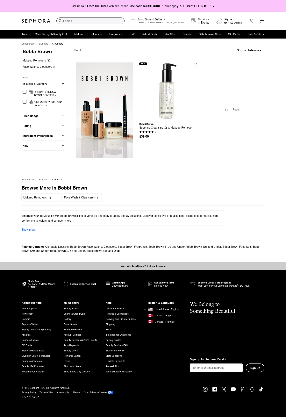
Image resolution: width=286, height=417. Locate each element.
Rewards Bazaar (72, 355)
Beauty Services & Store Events (80, 340)
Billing (109, 329)
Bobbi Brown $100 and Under (166, 246)
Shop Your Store (72, 366)
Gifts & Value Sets (210, 34)
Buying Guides (113, 340)
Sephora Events (30, 340)
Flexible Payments (115, 361)
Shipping (110, 324)
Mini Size (169, 34)
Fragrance (115, 34)
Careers (26, 318)
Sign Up (255, 368)
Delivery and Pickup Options (121, 318)
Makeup (79, 34)
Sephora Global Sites (33, 350)
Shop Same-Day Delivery (77, 371)
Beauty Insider (71, 308)
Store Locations (114, 355)
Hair (132, 34)
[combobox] (90, 21)
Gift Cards (234, 34)
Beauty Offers (71, 350)
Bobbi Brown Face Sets (237, 246)
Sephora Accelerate (32, 361)
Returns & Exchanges (117, 313)
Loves (67, 361)
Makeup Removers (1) (36, 60)
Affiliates (26, 334)
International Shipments (118, 334)
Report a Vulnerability (33, 371)
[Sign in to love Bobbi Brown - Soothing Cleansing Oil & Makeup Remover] (194, 64)
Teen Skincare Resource (119, 371)
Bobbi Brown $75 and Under (67, 251)
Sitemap (77, 392)
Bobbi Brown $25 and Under (203, 246)
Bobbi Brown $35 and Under (104, 251)
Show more (29, 229)
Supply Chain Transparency (36, 329)
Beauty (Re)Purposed (33, 366)
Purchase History (73, 329)
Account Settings (72, 334)
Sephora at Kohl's (115, 350)
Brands (187, 34)
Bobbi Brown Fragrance (132, 246)
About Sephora (30, 308)
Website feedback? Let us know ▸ (143, 266)
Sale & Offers (256, 34)
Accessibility (112, 366)
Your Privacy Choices (95, 392)
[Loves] (252, 21)
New (25, 34)
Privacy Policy (29, 392)
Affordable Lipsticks (57, 246)
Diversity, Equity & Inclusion (36, 355)
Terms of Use (46, 392)
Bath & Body (149, 34)
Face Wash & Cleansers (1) (39, 66)
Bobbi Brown (28, 43)
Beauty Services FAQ (117, 345)
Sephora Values (30, 324)
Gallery (67, 318)
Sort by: (249, 50)
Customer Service (115, 308)
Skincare (96, 34)
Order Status (70, 324)
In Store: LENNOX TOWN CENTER (45, 93)
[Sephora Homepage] (35, 21)
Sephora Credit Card (75, 313)
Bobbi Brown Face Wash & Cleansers (93, 246)
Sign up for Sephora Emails (208, 359)
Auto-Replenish (72, 345)
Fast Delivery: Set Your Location (48, 103)
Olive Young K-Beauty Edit (51, 34)
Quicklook (168, 117)
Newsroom (27, 313)
